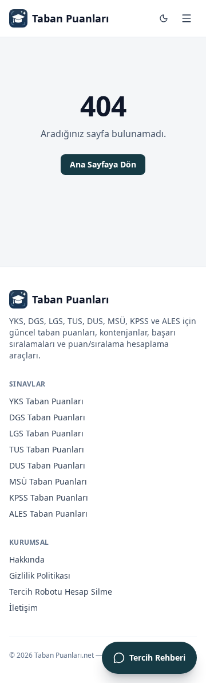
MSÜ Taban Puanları (48, 481)
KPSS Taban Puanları (48, 497)
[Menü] (186, 18)
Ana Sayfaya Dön (103, 164)
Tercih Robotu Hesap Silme (60, 591)
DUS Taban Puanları (47, 465)
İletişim (23, 607)
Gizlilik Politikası (39, 575)
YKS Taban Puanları (46, 401)
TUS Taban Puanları (46, 449)
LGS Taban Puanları (46, 433)
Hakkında (27, 559)
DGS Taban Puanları (47, 417)
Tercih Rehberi (157, 657)
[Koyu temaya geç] (163, 18)
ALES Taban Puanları (48, 513)
